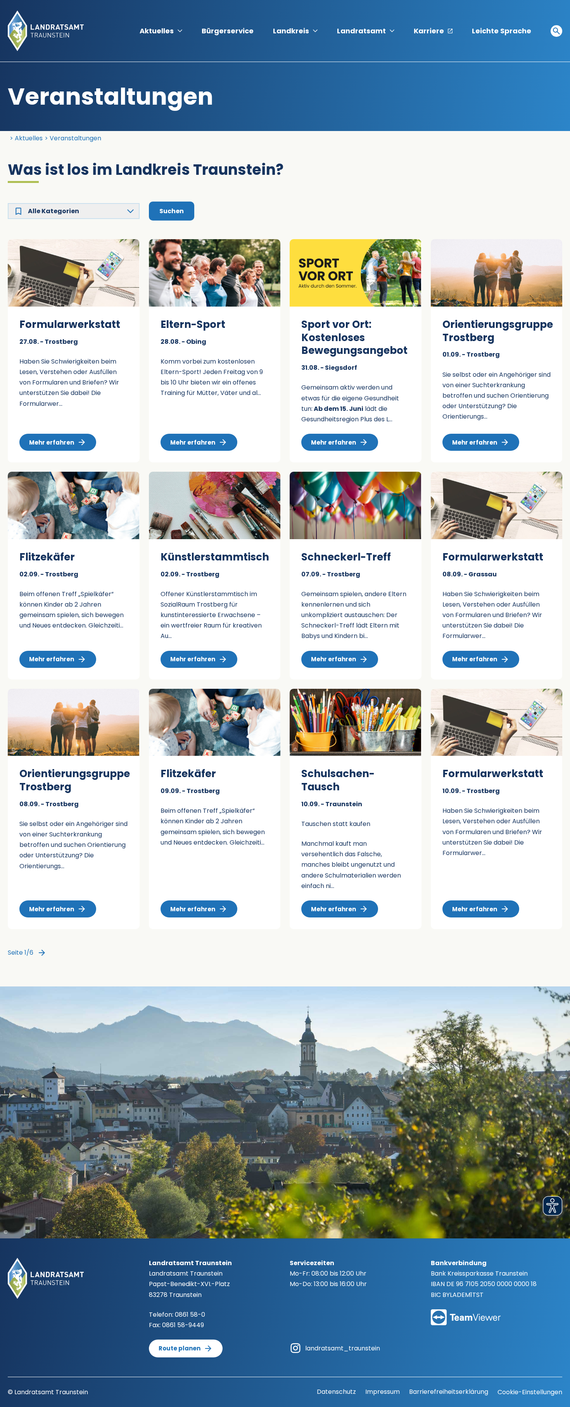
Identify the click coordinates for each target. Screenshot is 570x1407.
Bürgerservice (228, 31)
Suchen (171, 211)
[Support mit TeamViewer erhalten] (466, 1312)
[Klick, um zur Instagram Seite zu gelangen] (295, 1347)
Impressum (382, 1391)
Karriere (429, 31)
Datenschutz (336, 1391)
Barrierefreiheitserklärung (448, 1391)
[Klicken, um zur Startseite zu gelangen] (46, 30)
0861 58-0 (190, 1314)
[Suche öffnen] (556, 31)
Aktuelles (157, 31)
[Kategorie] (18, 211)
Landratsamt (361, 31)
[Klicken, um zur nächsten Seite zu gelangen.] (42, 952)
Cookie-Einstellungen (529, 1392)
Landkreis (291, 31)
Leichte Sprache (501, 31)
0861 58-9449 (183, 1325)
